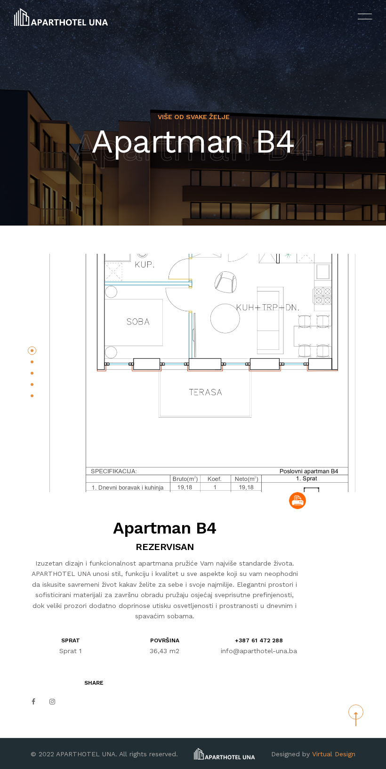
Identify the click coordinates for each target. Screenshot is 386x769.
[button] (32, 350)
